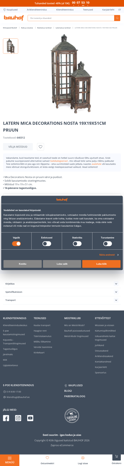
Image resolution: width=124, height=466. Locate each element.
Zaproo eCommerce (62, 445)
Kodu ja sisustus (27, 28)
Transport (10, 300)
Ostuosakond (101, 350)
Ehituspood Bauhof (10, 28)
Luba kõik (101, 264)
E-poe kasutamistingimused (14, 332)
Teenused (88, 9)
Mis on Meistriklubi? (74, 325)
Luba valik (62, 264)
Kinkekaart (39, 352)
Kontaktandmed (103, 361)
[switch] (46, 243)
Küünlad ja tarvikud (44, 28)
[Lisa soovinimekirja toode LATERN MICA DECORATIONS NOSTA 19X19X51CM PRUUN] (40, 146)
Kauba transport (42, 325)
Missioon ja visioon (104, 325)
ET (120, 9)
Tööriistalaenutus (42, 336)
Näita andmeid (107, 254)
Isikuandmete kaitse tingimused (105, 338)
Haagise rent (40, 330)
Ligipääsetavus (10, 365)
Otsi (117, 18)
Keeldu (22, 264)
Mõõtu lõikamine (42, 341)
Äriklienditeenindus (37, 9)
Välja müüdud (17, 146)
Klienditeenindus (65, 9)
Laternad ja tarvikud (63, 28)
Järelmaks (8, 354)
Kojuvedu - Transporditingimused (14, 341)
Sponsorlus (100, 372)
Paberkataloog (74, 396)
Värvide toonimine (43, 347)
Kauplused (12, 9)
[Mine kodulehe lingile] (14, 18)
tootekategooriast (59, 160)
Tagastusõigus (10, 348)
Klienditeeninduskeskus (15, 325)
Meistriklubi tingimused (76, 336)
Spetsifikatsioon (13, 291)
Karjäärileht (108, 9)
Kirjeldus (10, 283)
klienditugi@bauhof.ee (18, 397)
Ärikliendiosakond (104, 356)
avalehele (97, 164)
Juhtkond (99, 345)
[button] (10, 46)
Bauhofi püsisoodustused (77, 330)
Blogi (68, 390)
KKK (5, 359)
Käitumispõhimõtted (105, 330)
